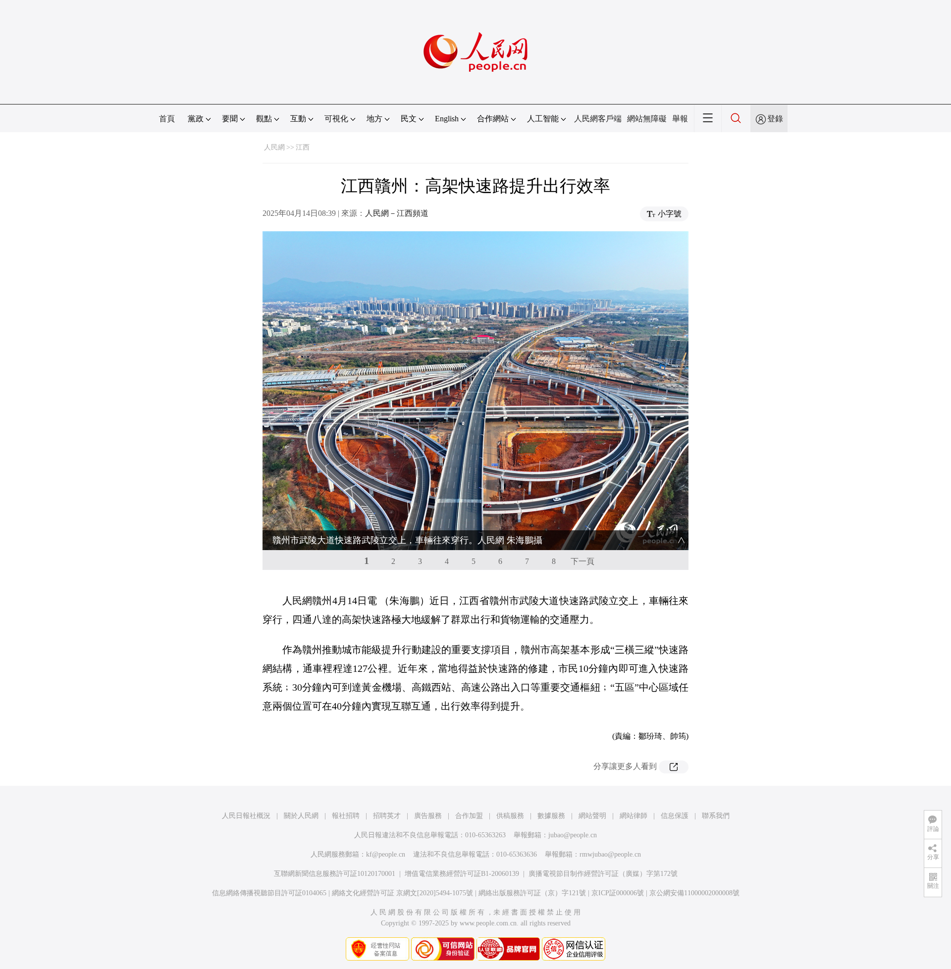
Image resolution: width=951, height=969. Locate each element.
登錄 (775, 118)
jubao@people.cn (572, 835)
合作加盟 (469, 815)
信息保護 (674, 815)
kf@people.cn (385, 854)
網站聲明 (592, 815)
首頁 (167, 118)
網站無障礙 (647, 118)
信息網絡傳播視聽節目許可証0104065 (269, 893)
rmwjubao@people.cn (610, 854)
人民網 (274, 147)
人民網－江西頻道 (396, 213)
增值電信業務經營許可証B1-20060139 (462, 873)
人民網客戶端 (598, 118)
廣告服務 (428, 815)
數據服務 (551, 815)
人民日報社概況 (246, 815)
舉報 (680, 118)
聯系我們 (716, 815)
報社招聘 (346, 815)
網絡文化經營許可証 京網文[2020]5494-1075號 (402, 893)
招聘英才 (387, 815)
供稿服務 (510, 815)
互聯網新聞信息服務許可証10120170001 (334, 873)
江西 (303, 147)
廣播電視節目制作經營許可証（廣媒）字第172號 (603, 873)
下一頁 (582, 561)
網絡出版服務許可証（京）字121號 (532, 893)
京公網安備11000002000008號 (694, 893)
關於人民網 (301, 815)
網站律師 (633, 815)
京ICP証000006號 (617, 893)
